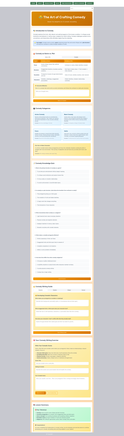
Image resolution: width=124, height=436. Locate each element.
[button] (67, 3)
